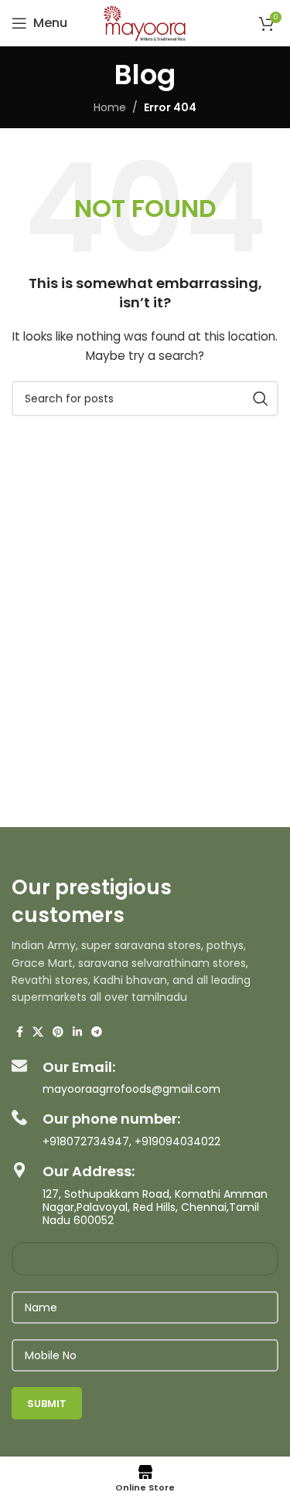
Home (110, 107)
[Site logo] (144, 22)
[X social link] (38, 1032)
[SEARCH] (260, 398)
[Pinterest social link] (58, 1032)
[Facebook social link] (20, 1032)
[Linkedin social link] (77, 1032)
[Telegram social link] (97, 1032)
